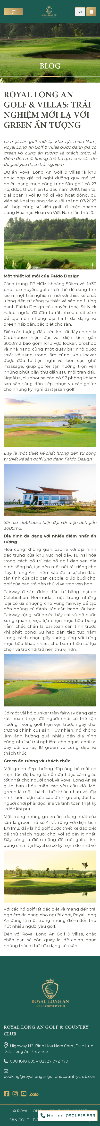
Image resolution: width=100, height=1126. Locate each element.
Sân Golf (19, 1120)
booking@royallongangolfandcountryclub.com (50, 1076)
